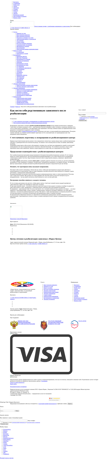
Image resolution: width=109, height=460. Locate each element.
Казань (5, 432)
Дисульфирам (20, 78)
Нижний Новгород (8, 438)
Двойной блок (20, 76)
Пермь (5, 442)
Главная (12, 106)
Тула (4, 449)
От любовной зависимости (24, 68)
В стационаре (20, 52)
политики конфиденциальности (87, 117)
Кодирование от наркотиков (24, 95)
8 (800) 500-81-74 (25, 27)
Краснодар (6, 435)
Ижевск (5, 431)
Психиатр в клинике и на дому (25, 37)
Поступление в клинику (20, 16)
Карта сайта (13, 384)
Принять (70, 403)
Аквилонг (19, 70)
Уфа (4, 452)
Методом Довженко (22, 58)
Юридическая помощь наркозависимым (27, 49)
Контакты (16, 2)
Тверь (4, 448)
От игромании (20, 69)
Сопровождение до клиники (24, 45)
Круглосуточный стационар (24, 43)
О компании (16, 3)
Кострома (5, 433)
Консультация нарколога (23, 35)
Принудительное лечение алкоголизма (27, 85)
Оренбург (5, 441)
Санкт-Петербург (8, 445)
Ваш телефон (82, 114)
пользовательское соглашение (33, 422)
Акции (15, 6)
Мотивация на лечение (23, 46)
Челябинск (6, 454)
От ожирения (20, 66)
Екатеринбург (7, 429)
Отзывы (15, 9)
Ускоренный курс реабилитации (25, 104)
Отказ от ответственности (17, 382)
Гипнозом (19, 62)
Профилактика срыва (22, 102)
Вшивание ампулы (22, 56)
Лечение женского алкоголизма (25, 86)
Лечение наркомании (19, 88)
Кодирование (17, 55)
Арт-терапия (20, 40)
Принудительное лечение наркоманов (27, 89)
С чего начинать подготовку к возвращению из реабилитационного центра (33, 121)
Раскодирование (21, 82)
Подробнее (44, 381)
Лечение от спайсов (22, 92)
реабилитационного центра (29, 131)
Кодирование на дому (22, 65)
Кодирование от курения (23, 59)
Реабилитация (17, 96)
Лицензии (16, 7)
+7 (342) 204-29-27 (15, 27)
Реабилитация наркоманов (24, 99)
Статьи (15, 12)
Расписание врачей (18, 15)
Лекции (15, 13)
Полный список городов (6, 458)
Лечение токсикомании (23, 94)
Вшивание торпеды (22, 75)
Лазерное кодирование (23, 60)
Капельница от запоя (22, 53)
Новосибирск (7, 439)
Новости (15, 10)
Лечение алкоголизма (19, 83)
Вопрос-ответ (17, 17)
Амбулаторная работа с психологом (26, 39)
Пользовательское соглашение (18, 386)
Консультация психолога (23, 36)
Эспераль (19, 81)
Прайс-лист (16, 5)
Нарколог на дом (21, 33)
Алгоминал (20, 72)
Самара (5, 444)
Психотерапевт (21, 47)
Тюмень (5, 451)
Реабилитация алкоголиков (24, 98)
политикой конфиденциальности (47, 403)
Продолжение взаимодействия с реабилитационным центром (30, 123)
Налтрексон (20, 79)
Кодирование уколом (22, 63)
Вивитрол (19, 73)
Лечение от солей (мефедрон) (25, 91)
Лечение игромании (22, 101)
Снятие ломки (20, 42)
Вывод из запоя (17, 50)
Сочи (4, 446)
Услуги (15, 32)
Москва (5, 436)
